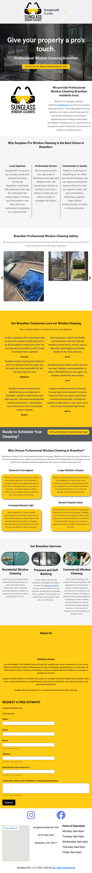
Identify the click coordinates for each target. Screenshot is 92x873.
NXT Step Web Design (63, 867)
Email (5, 730)
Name (5, 719)
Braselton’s (63, 105)
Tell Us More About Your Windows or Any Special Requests (30, 781)
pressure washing (51, 585)
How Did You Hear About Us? (16, 767)
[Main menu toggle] (65, 11)
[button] (2, 278)
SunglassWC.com (51, 11)
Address (6, 754)
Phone (5, 740)
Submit (9, 802)
